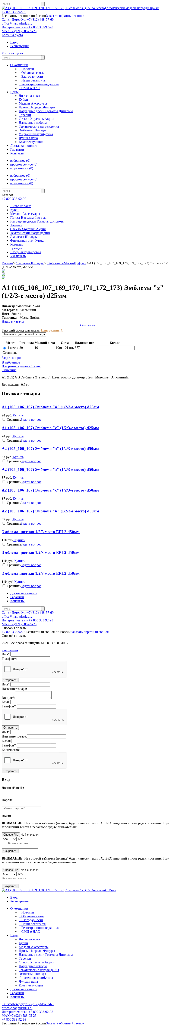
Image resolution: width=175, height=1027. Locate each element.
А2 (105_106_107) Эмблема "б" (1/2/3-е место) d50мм (50, 511)
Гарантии (17, 149)
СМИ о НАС (29, 88)
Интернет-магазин (15, 27)
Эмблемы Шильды (24, 237)
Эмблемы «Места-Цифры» (66, 263)
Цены (14, 92)
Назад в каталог (13, 321)
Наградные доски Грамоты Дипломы (37, 221)
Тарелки (16, 225)
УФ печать (18, 256)
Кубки (14, 210)
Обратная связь (31, 72)
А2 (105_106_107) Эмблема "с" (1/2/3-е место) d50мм (50, 490)
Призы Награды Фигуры (28, 217)
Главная (7, 263)
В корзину (9, 366)
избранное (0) (20, 160)
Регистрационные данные (39, 84)
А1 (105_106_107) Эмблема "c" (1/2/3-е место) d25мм (50, 428)
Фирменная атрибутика (27, 240)
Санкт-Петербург (14, 19)
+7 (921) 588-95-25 (23, 31)
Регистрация (19, 46)
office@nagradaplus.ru (17, 23)
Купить (17, 415)
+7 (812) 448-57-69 (40, 19)
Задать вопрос (12, 357)
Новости (26, 69)
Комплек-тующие (17, 246)
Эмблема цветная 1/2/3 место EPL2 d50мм (41, 532)
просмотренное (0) (23, 164)
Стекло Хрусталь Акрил (28, 229)
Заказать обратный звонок (65, 15)
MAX (6, 31)
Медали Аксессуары (25, 213)
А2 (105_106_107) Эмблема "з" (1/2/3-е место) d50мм (50, 448)
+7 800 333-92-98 (14, 12)
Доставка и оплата (23, 145)
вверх (6, 650)
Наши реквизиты (32, 80)
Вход (14, 42)
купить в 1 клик (29, 366)
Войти (6, 816)
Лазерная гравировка (25, 252)
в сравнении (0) (21, 168)
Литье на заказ (20, 206)
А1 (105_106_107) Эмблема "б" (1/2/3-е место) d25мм (50, 407)
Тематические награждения (30, 233)
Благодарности (31, 76)
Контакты (17, 153)
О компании (19, 65)
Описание (87, 325)
